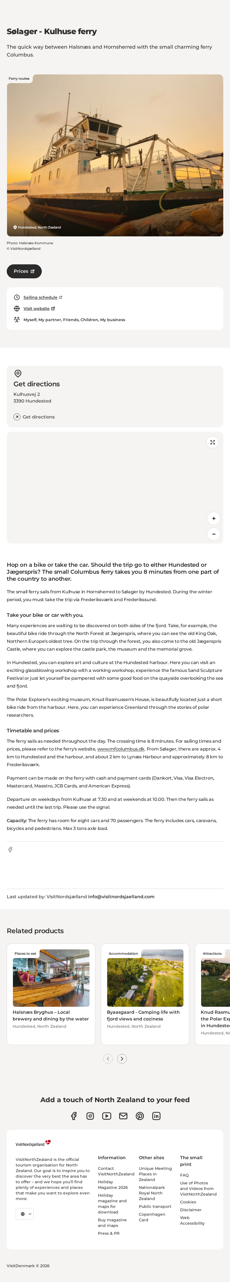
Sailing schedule (41, 297)
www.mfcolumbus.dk (121, 749)
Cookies (188, 1202)
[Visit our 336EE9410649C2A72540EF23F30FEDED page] (123, 1116)
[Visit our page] (74, 1116)
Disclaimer (191, 1209)
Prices (21, 271)
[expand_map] (212, 442)
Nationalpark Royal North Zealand (152, 1193)
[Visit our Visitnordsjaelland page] (107, 1116)
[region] (115, 488)
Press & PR (108, 1233)
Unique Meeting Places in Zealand (155, 1174)
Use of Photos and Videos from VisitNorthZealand (198, 1188)
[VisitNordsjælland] (33, 1143)
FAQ (184, 1175)
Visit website (37, 308)
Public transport (155, 1206)
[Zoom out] (213, 534)
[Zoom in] (213, 518)
